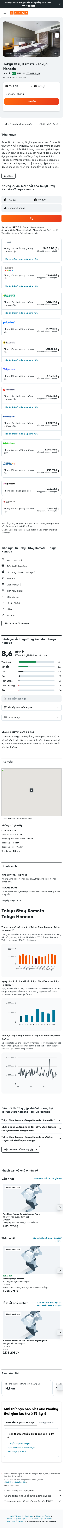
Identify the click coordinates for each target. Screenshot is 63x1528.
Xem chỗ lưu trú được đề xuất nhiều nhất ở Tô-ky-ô (49, 1304)
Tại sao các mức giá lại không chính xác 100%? (28, 1501)
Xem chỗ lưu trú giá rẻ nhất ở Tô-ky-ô (47, 1239)
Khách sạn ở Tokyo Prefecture (40, 1519)
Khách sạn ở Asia (43, 1516)
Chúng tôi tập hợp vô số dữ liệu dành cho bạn (28, 1495)
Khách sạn (29, 1516)
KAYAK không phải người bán (19, 1490)
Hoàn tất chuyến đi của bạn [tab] (20, 1422)
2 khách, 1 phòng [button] (15, 93)
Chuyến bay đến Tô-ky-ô (19, 1443)
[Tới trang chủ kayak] (19, 13)
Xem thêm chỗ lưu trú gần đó (48, 1178)
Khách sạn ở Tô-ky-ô (17, 1451)
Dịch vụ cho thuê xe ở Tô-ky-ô (21, 1447)
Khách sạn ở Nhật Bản (16, 1519)
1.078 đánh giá (33, 73)
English (31, 5)
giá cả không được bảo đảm (15, 1482)
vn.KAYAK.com (15, 1516)
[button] (60, 4)
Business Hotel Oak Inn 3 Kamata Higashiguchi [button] (25, 1340)
